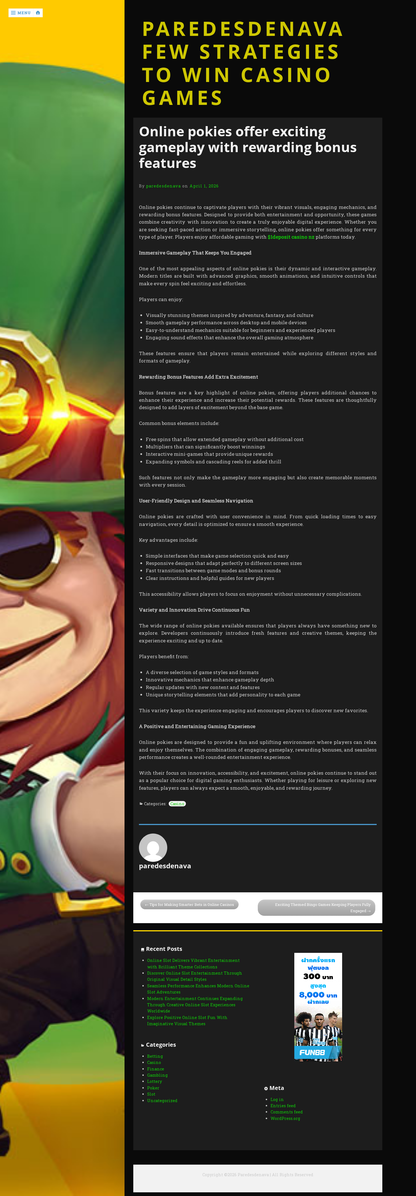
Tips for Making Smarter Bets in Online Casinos (191, 904)
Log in (277, 1099)
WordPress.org (285, 1118)
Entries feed (283, 1105)
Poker (153, 1088)
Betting (155, 1056)
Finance (155, 1069)
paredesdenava (163, 186)
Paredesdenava (243, 28)
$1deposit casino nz (291, 237)
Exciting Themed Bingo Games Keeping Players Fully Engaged (323, 908)
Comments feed (287, 1112)
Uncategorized (162, 1100)
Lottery (154, 1081)
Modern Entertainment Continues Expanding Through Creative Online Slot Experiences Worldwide (195, 1005)
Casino (177, 803)
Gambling (157, 1075)
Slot (151, 1094)
